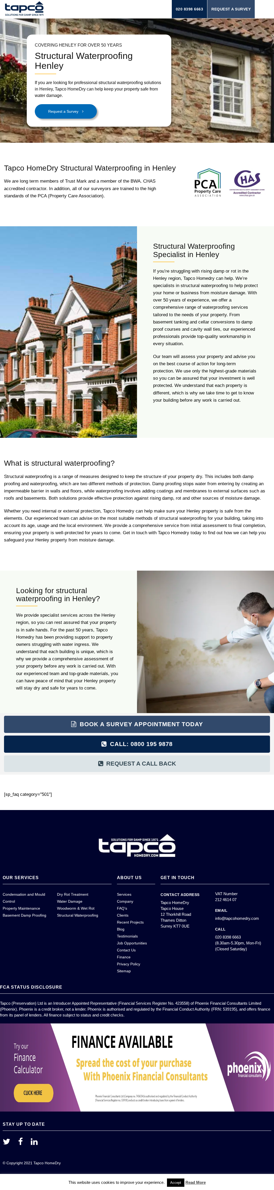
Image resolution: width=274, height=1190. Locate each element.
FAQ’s (122, 908)
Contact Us (126, 950)
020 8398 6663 (189, 9)
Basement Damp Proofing (24, 915)
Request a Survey (231, 9)
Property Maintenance (21, 908)
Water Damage (69, 901)
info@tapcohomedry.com (237, 918)
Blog (120, 929)
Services (124, 894)
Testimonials (127, 936)
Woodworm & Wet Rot (75, 908)
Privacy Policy (128, 964)
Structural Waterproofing (77, 915)
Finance (124, 957)
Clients (122, 915)
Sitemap (124, 971)
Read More (195, 1182)
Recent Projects (130, 922)
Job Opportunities (132, 943)
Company (125, 901)
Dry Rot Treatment (72, 894)
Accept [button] (175, 1183)
